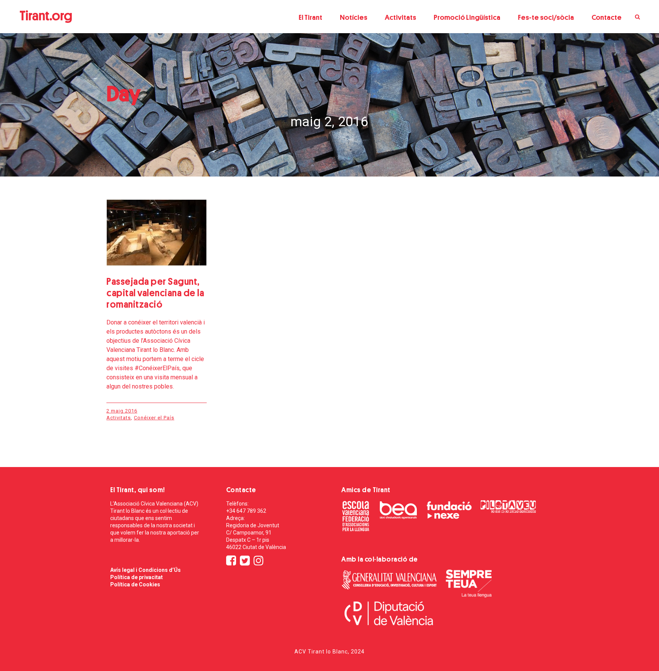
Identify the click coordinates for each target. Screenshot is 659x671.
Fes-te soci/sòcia (546, 17)
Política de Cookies (135, 584)
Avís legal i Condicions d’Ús (145, 570)
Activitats (400, 17)
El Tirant (310, 17)
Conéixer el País (154, 418)
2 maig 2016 (121, 411)
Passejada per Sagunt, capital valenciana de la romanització (155, 293)
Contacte (606, 17)
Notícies (353, 17)
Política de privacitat (136, 577)
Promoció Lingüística (467, 17)
